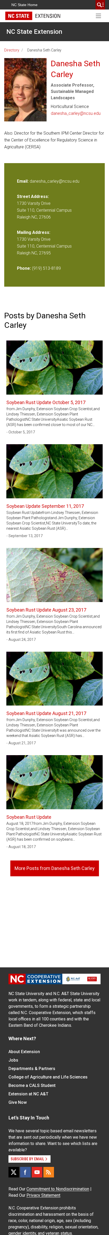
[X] (13, 1172)
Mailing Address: (33, 232)
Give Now (17, 1102)
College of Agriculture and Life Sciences (48, 1077)
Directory (11, 50)
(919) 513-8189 (46, 268)
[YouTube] (37, 1172)
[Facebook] (25, 1172)
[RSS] (48, 1172)
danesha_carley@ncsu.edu (76, 113)
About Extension (24, 1051)
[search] (100, 5)
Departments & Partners (31, 1068)
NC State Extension (34, 31)
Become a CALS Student (32, 1085)
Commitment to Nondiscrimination (57, 1188)
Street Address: (33, 196)
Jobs (13, 1060)
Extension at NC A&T (28, 1093)
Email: (23, 181)
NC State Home (24, 5)
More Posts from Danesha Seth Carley (55, 868)
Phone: (24, 268)
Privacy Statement (43, 1195)
